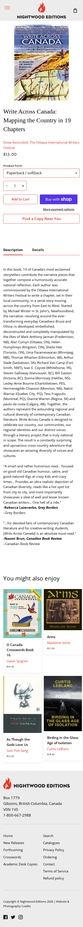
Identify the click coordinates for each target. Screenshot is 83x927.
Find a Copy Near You (41, 218)
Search (48, 835)
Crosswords (12, 857)
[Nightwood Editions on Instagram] (20, 917)
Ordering (50, 857)
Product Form (12, 166)
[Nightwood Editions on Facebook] (5, 917)
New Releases (13, 843)
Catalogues (51, 843)
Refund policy (53, 878)
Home (8, 835)
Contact (49, 864)
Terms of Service (55, 871)
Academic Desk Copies (20, 864)
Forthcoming (13, 850)
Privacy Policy (53, 850)
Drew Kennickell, (16, 142)
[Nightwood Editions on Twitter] (13, 917)
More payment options (58, 209)
